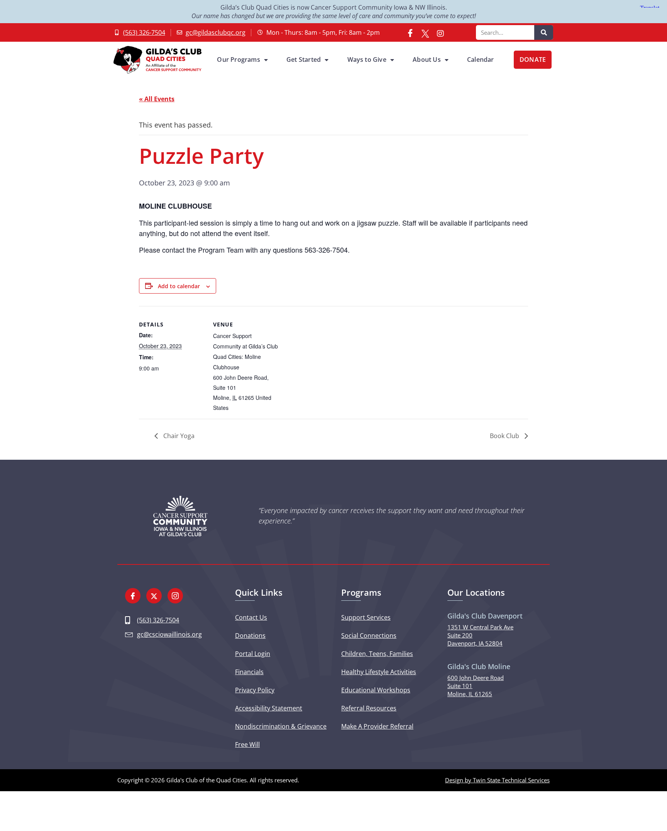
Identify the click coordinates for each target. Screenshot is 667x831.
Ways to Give (366, 59)
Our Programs (238, 59)
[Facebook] (410, 32)
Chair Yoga (178, 436)
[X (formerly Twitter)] (425, 32)
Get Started (303, 59)
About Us (427, 59)
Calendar (480, 59)
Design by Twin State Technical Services (497, 780)
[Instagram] (440, 32)
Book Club (505, 436)
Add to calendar (179, 286)
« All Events (156, 99)
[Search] (543, 32)
